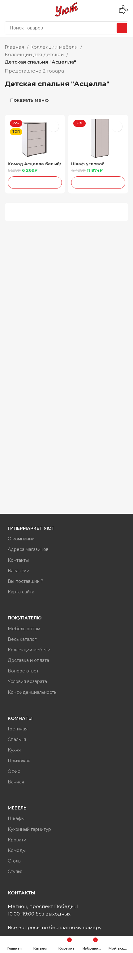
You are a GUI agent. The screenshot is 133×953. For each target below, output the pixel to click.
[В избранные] (53, 126)
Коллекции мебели (54, 47)
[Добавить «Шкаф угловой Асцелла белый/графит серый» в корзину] (98, 182)
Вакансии (18, 571)
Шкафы (16, 818)
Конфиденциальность (32, 692)
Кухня (14, 750)
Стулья (15, 871)
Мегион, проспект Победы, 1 (43, 906)
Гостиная (18, 729)
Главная (15, 47)
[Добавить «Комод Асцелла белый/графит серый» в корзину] (35, 182)
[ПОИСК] (122, 28)
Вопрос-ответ (23, 671)
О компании (21, 539)
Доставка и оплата (28, 660)
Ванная (16, 782)
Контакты (18, 560)
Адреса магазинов (28, 549)
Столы (14, 861)
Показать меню (29, 100)
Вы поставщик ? (25, 581)
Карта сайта (21, 592)
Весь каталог (22, 639)
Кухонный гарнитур (29, 829)
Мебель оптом (24, 629)
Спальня (17, 739)
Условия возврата (27, 681)
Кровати (17, 840)
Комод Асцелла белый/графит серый (34, 166)
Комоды (17, 850)
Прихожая (19, 761)
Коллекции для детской (35, 54)
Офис (14, 771)
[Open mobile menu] (7, 9)
